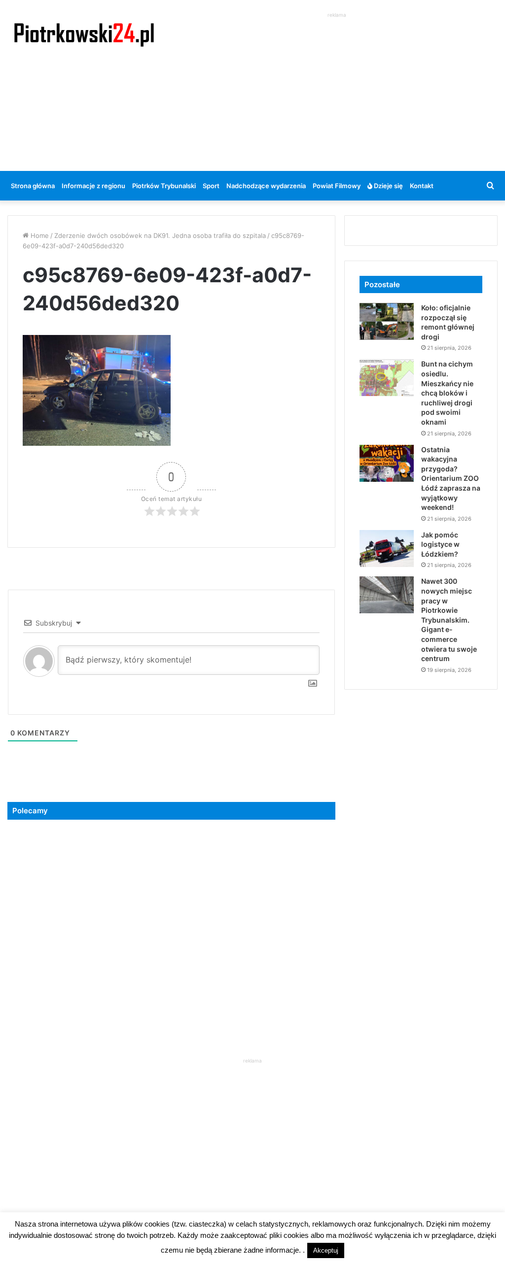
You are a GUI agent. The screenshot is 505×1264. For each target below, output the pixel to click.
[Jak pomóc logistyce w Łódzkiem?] (387, 548)
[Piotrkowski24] (84, 34)
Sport (211, 186)
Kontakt (421, 186)
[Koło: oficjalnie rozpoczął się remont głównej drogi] (387, 321)
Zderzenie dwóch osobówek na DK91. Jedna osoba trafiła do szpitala (160, 235)
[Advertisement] (340, 89)
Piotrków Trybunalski (164, 186)
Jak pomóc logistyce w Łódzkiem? (440, 544)
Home (39, 235)
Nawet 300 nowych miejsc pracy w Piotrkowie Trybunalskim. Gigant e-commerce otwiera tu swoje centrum (449, 620)
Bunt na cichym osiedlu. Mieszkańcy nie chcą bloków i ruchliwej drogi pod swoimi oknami (447, 393)
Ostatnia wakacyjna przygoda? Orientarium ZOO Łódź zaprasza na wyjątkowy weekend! (450, 478)
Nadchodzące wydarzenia (266, 186)
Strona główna (33, 186)
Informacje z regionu (93, 186)
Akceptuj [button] (325, 1250)
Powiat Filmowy (337, 186)
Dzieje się (387, 186)
